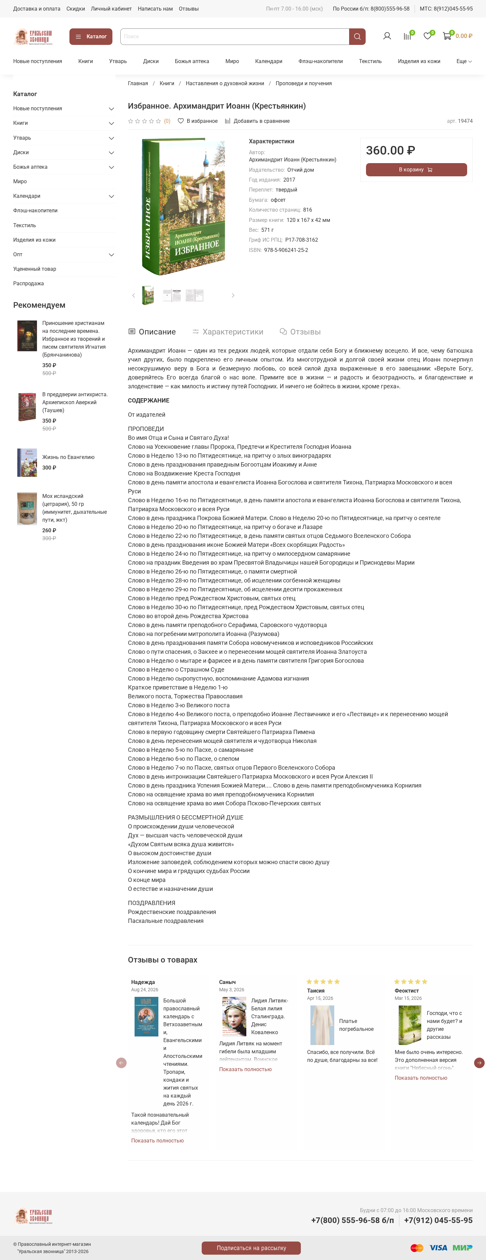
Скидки (75, 9)
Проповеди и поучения (304, 83)
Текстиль (370, 61)
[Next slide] (228, 206)
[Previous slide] (138, 206)
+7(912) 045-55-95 (438, 1220)
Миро (232, 61)
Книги (85, 61)
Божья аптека (192, 61)
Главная (138, 83)
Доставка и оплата (37, 9)
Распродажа (28, 283)
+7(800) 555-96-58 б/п (352, 1220)
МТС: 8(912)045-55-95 (446, 9)
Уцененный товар (34, 269)
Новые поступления (37, 61)
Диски (151, 61)
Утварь (118, 61)
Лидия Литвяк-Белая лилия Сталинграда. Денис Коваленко (269, 1016)
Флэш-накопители (321, 61)
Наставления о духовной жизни (225, 83)
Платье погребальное (356, 1025)
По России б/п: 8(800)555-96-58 (371, 9)
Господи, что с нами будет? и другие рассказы (445, 1025)
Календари (268, 61)
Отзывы (189, 9)
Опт (17, 254)
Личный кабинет (111, 9)
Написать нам (155, 9)
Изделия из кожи (419, 61)
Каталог (97, 36)
